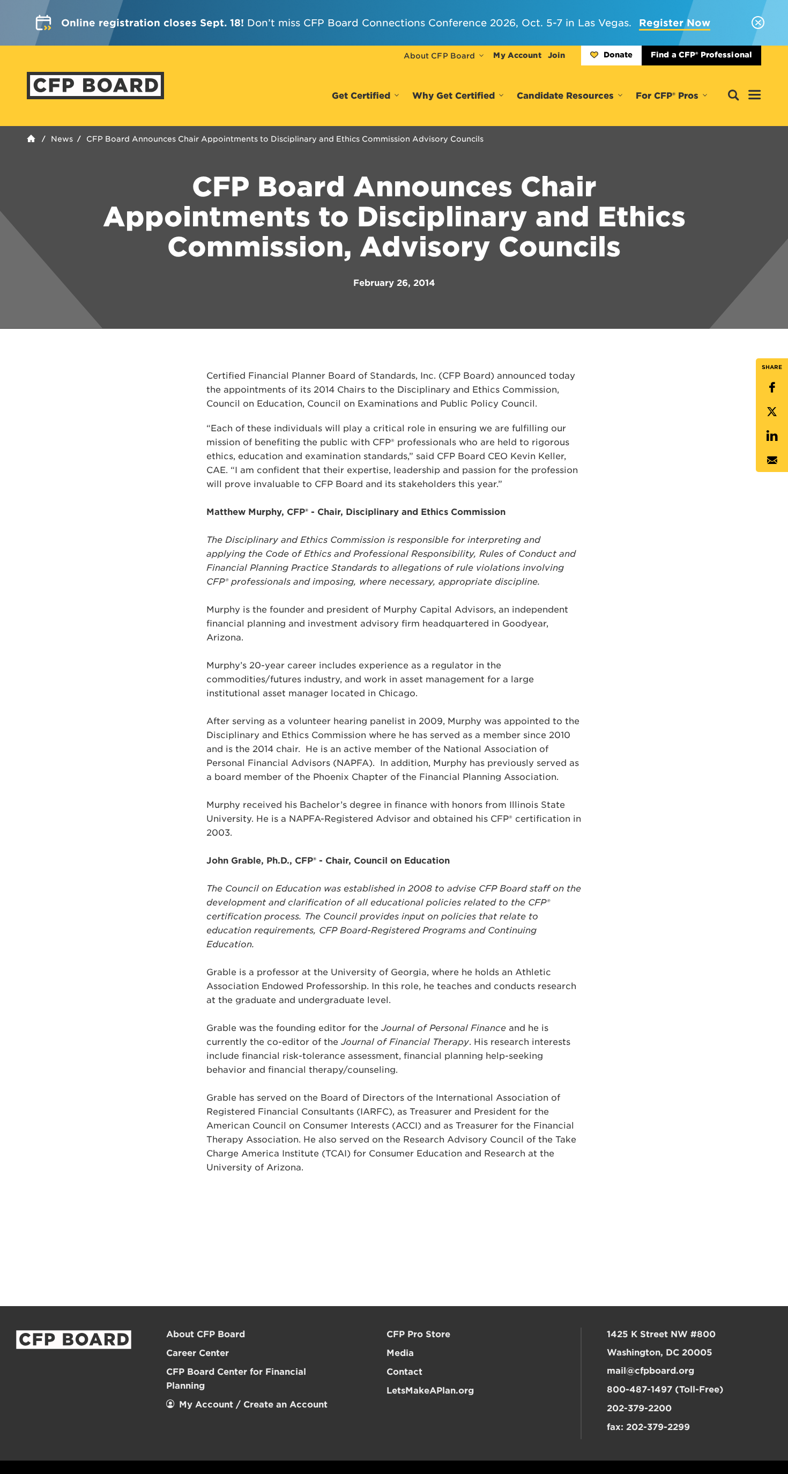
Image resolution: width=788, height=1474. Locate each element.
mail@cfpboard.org (650, 1371)
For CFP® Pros (667, 96)
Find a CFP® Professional (701, 54)
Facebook (772, 387)
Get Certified (361, 96)
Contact (404, 1372)
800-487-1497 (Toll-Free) (665, 1389)
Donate (618, 54)
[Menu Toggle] (754, 95)
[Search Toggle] (733, 96)
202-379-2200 (639, 1408)
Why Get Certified (453, 96)
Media (400, 1353)
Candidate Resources (565, 96)
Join (556, 55)
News (62, 139)
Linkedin (772, 436)
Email (772, 460)
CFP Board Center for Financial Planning (236, 1379)
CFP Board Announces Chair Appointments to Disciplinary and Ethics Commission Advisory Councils (285, 139)
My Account (517, 55)
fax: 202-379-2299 (648, 1427)
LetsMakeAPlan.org (430, 1390)
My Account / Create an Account (253, 1404)
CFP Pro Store (418, 1334)
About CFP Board (439, 55)
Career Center (197, 1353)
